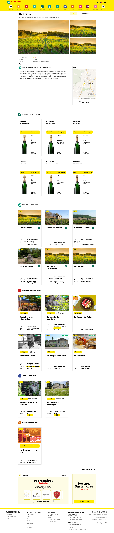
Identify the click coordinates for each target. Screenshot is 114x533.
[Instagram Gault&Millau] (95, 512)
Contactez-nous (52, 521)
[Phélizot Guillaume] (57, 266)
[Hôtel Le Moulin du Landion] (30, 399)
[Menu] (105, 2)
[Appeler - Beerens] (20, 63)
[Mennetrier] (84, 266)
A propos (9, 514)
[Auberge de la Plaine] (57, 352)
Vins (28, 516)
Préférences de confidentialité (99, 519)
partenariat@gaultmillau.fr (75, 519)
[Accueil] (16, 1)
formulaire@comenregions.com (77, 529)
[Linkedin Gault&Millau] (99, 512)
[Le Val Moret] (84, 352)
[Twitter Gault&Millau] (97, 512)
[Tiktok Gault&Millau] (101, 512)
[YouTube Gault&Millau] (104, 512)
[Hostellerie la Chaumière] (30, 313)
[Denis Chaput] (30, 228)
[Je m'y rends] (84, 85)
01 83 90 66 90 (72, 527)
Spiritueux (30, 521)
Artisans (29, 527)
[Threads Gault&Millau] (106, 512)
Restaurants (30, 514)
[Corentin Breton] (57, 228)
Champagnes (30, 519)
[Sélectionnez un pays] (101, 2)
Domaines (30, 523)
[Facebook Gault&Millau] (93, 512)
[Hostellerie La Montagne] (57, 399)
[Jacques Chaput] (30, 266)
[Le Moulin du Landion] (57, 313)
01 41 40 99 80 (56, 519)
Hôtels (29, 525)
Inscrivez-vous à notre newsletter (98, 514)
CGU (8, 518)
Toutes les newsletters (101, 517)
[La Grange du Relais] (84, 313)
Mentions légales (11, 516)
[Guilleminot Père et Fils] (30, 446)
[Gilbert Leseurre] (84, 228)
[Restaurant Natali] (30, 352)
